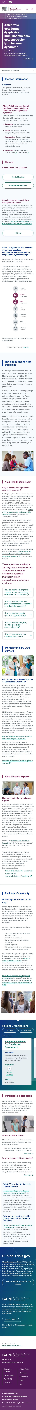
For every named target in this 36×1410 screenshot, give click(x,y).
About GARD (8, 1379)
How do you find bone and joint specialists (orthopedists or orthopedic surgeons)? (17, 603)
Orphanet (25, 347)
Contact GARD (11, 1319)
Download (27, 1030)
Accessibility (24, 1377)
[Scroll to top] (32, 1406)
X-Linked (18, 233)
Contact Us (7, 1383)
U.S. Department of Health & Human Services (14, 1396)
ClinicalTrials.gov (7, 1262)
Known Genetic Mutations (18, 185)
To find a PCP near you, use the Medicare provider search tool (17, 512)
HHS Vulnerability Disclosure (10, 1393)
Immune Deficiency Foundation (17, 876)
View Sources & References (12, 1346)
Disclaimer (23, 1373)
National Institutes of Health (10, 1399)
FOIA (21, 1380)
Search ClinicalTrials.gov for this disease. (18, 1282)
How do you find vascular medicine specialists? (15, 635)
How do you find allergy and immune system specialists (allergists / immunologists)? (16, 592)
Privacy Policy (24, 1369)
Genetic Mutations (18, 177)
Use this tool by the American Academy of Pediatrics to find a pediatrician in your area (16, 554)
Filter (11, 1030)
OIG (21, 1384)
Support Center (9, 1375)
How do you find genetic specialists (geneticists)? (15, 614)
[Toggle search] (32, 9)
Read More (28, 59)
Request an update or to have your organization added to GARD (17, 983)
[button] (28, 8)
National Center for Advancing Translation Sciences (16, 1403)
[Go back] (3, 16)
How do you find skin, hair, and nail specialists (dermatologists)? (15, 625)
